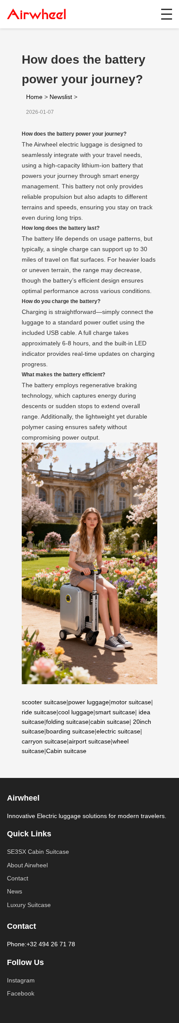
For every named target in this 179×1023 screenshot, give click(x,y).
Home (34, 96)
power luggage (88, 702)
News (14, 891)
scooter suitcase (44, 702)
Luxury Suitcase (29, 904)
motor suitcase (131, 702)
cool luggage (75, 712)
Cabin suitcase (66, 750)
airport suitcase (90, 741)
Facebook (20, 993)
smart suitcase (115, 712)
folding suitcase (67, 721)
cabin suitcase (109, 721)
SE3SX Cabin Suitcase (38, 851)
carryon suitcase (44, 741)
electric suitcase (118, 731)
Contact (17, 878)
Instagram (21, 980)
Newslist (61, 96)
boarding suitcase (70, 731)
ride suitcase (39, 712)
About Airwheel (27, 865)
